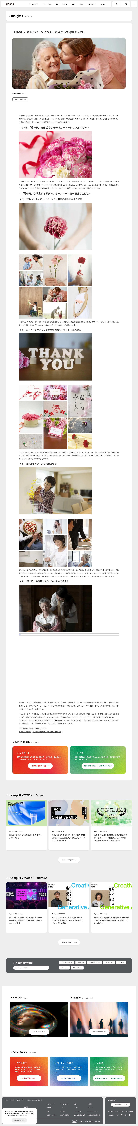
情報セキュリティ (51, 1115)
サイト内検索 (129, 1111)
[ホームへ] (10, 4)
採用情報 (49, 1107)
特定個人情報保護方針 (94, 1115)
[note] (129, 1115)
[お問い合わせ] (125, 4)
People (103, 4)
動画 (73, 4)
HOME (6, 1100)
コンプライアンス (92, 1111)
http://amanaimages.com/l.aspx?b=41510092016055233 (40, 731)
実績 (57, 4)
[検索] (116, 4)
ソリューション (47, 4)
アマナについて (33, 4)
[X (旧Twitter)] (117, 1115)
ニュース (90, 1107)
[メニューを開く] (134, 4)
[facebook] (121, 1115)
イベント (81, 4)
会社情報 (62, 1111)
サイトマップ (120, 1111)
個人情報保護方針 (65, 1115)
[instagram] (125, 1115)
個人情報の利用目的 (79, 1115)
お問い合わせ (111, 1111)
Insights (65, 4)
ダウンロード (92, 4)
